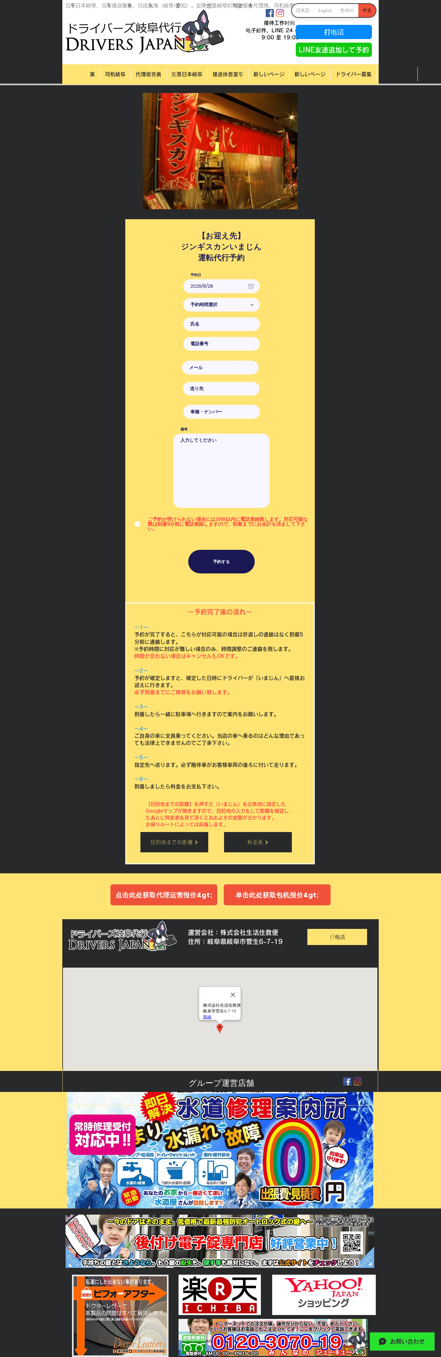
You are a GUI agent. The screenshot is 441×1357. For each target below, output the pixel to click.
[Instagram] (280, 13)
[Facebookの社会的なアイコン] (270, 13)
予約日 (195, 275)
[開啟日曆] (250, 286)
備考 (184, 429)
